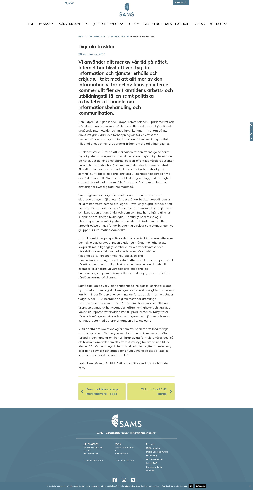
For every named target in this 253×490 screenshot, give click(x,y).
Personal (150, 444)
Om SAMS (45, 24)
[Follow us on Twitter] (133, 480)
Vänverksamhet (72, 24)
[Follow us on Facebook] (115, 480)
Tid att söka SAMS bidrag (154, 391)
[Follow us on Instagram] (124, 480)
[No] (249, 486)
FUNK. (132, 24)
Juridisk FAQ (151, 463)
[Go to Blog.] (98, 36)
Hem (29, 24)
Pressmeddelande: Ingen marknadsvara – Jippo (103, 391)
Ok (191, 486)
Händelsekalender (154, 459)
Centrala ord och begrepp (154, 468)
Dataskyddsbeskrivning (157, 451)
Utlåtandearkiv (153, 448)
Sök (71, 3)
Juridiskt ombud (106, 24)
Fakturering (151, 455)
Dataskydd (200, 486)
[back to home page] (126, 420)
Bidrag (199, 24)
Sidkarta (180, 2)
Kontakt (217, 24)
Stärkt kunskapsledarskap (166, 24)
